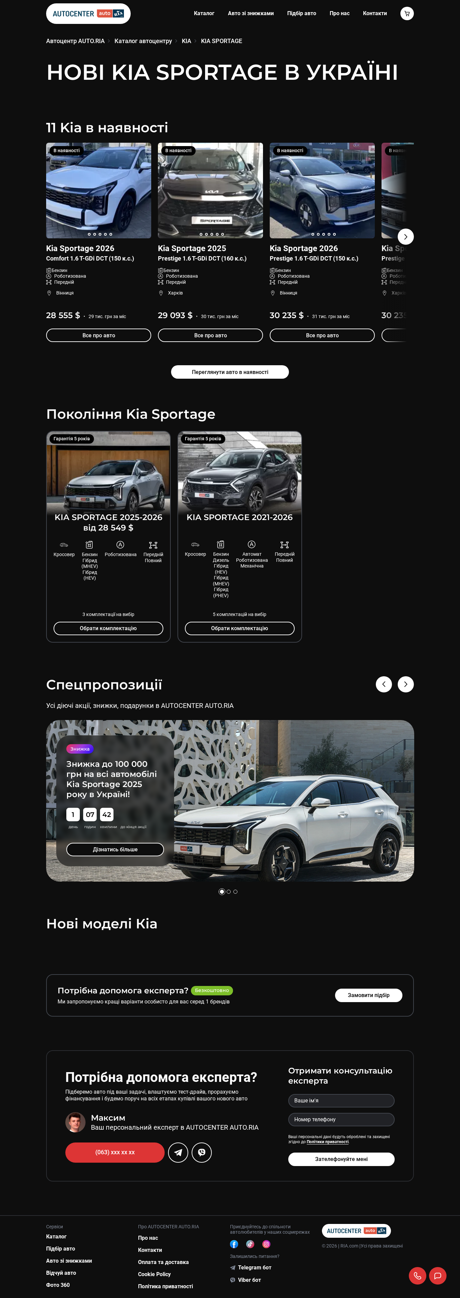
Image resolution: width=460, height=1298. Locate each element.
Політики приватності (328, 1141)
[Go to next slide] (398, 244)
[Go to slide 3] (235, 892)
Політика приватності (165, 1286)
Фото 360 (58, 1285)
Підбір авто (301, 13)
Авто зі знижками (251, 13)
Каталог (204, 13)
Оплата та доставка (163, 1262)
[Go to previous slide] (384, 684)
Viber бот (249, 1280)
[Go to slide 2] (229, 892)
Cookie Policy (154, 1274)
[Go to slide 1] (222, 892)
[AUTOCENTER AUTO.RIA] (88, 13)
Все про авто (98, 335)
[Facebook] (234, 1244)
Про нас (340, 13)
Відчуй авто (61, 1273)
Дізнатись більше (115, 844)
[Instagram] (266, 1244)
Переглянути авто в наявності (230, 372)
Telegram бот (254, 1267)
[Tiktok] (250, 1244)
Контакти (150, 1250)
